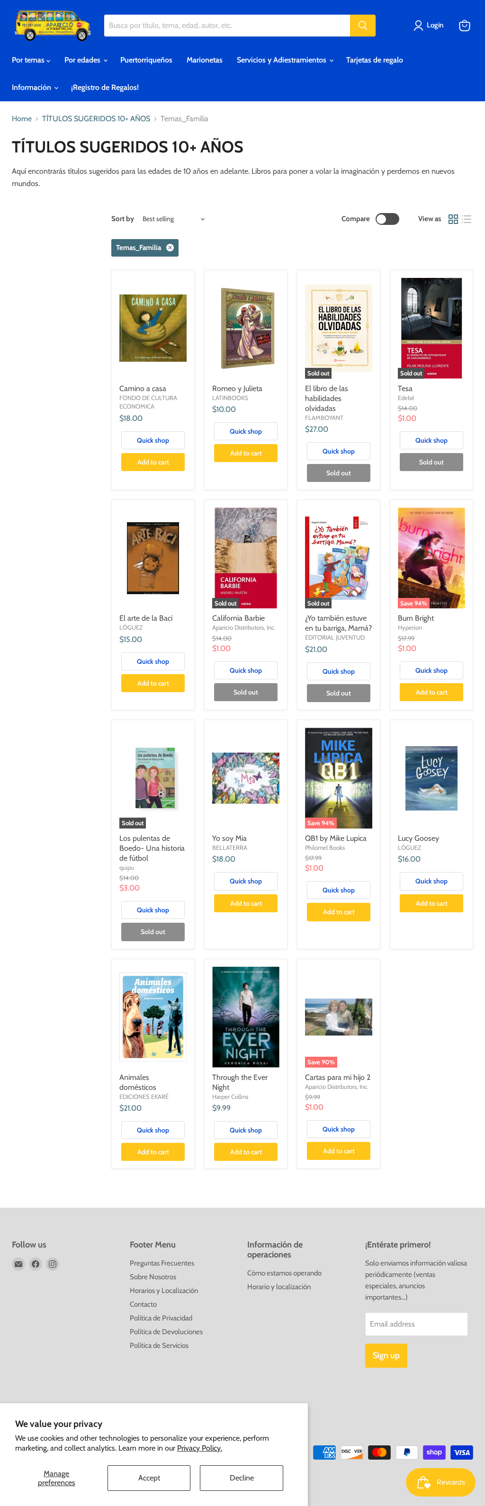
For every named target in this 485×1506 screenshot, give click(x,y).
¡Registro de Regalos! (105, 87)
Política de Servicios (159, 1345)
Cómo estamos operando (284, 1273)
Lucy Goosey (418, 838)
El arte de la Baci (145, 618)
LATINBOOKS (230, 397)
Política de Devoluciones (166, 1332)
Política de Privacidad (161, 1318)
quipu (126, 867)
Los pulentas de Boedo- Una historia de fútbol (152, 848)
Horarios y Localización (164, 1290)
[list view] (466, 219)
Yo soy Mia (229, 838)
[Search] (363, 25)
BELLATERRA (229, 847)
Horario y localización (279, 1287)
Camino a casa (142, 388)
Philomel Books (325, 847)
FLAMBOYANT (324, 417)
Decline (242, 1477)
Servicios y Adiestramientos (282, 59)
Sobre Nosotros (153, 1277)
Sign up (386, 1355)
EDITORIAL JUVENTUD (335, 637)
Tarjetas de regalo (374, 59)
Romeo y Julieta (237, 388)
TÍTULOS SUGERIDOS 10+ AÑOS (96, 119)
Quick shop (153, 440)
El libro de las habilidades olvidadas (326, 398)
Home (22, 119)
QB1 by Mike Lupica (336, 838)
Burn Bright (416, 618)
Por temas (29, 59)
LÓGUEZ (131, 627)
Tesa (405, 388)
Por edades (83, 59)
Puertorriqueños (146, 59)
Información (32, 87)
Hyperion (410, 627)
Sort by (122, 219)
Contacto (143, 1304)
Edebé (406, 397)
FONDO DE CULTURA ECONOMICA (148, 402)
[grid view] (453, 219)
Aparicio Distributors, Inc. (244, 627)
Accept (149, 1477)
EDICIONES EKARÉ (144, 1096)
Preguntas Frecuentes (162, 1263)
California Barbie (238, 618)
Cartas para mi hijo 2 (337, 1077)
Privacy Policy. (199, 1448)
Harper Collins (230, 1096)
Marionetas (205, 59)
